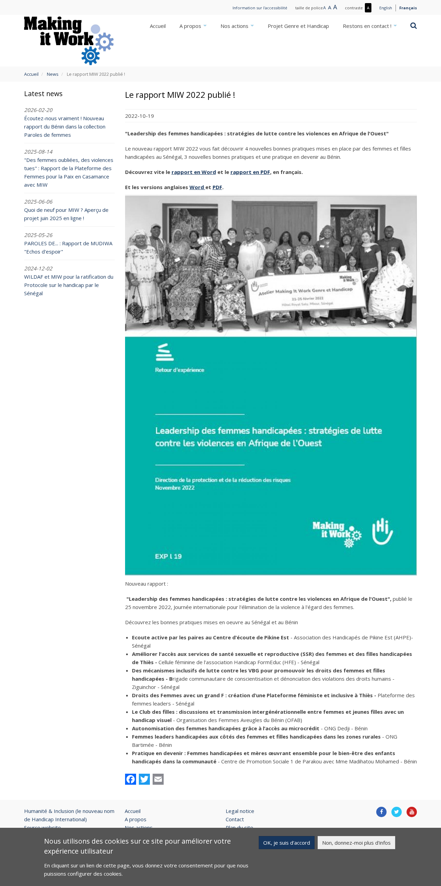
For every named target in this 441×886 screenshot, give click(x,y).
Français (408, 7)
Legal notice (240, 810)
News (53, 74)
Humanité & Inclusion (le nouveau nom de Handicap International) (69, 815)
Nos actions (235, 25)
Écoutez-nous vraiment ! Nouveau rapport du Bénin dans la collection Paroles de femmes (64, 126)
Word (197, 187)
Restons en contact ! (368, 25)
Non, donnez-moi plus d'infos (356, 842)
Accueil (158, 25)
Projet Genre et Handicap (298, 25)
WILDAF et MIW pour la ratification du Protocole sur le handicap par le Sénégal (68, 285)
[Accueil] (69, 41)
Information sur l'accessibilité (260, 7)
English (385, 7)
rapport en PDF (250, 171)
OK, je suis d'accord (286, 842)
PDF (217, 187)
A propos (191, 25)
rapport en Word (194, 171)
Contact (235, 819)
